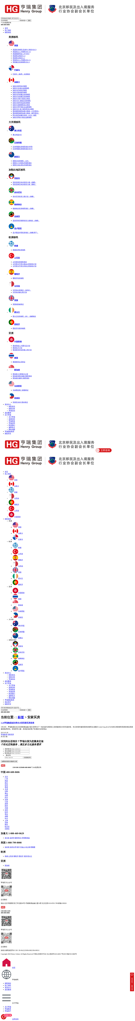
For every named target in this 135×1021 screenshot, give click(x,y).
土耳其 (17, 258)
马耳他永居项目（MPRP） (22, 290)
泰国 (16, 358)
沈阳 (6, 791)
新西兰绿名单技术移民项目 (22, 165)
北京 (6, 776)
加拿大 (17, 82)
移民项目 (8, 32)
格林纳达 (18, 204)
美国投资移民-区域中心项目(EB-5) (24, 49)
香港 (6, 787)
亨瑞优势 (12, 423)
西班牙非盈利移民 (19, 328)
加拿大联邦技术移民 (20, 86)
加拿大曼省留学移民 (20, 92)
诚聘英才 (12, 427)
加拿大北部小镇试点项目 (21, 98)
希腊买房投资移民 (19, 250)
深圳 (6, 810)
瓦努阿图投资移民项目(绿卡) (23, 149)
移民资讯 (12, 406)
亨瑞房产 (8, 1011)
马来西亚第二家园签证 (20, 390)
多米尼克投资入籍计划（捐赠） (24, 196)
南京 (6, 783)
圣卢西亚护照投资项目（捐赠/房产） (25, 232)
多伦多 (7, 838)
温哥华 (12, 838)
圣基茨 (17, 216)
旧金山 (22, 847)
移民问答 (12, 408)
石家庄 (7, 829)
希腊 (16, 246)
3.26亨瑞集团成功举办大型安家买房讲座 (17, 723)
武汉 (6, 797)
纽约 (18, 847)
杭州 (6, 812)
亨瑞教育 (8, 1009)
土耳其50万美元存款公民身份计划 (24, 266)
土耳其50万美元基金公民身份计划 (24, 264)
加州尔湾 (13, 847)
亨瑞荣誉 (12, 421)
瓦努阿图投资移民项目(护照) (23, 147)
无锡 (6, 808)
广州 (6, 779)
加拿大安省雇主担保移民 (21, 96)
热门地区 (8, 30)
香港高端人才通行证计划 (21, 346)
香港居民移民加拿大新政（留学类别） (26, 113)
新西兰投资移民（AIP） (21, 161)
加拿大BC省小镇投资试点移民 (23, 109)
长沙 (6, 818)
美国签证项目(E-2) (19, 56)
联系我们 (12, 425)
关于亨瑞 (8, 415)
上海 (6, 820)
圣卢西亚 (18, 228)
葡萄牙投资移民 (18, 278)
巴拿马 (17, 70)
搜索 (29, 20)
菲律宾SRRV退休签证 (20, 402)
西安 (6, 824)
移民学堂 (8, 433)
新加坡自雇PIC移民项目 (21, 378)
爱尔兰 (17, 312)
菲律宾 (17, 398)
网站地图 (12, 429)
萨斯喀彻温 (26, 838)
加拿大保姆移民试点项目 (21, 105)
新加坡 (17, 370)
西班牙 (17, 324)
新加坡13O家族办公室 (20, 374)
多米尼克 (18, 192)
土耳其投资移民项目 (20, 262)
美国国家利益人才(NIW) (21, 54)
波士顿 (27, 847)
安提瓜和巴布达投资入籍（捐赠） (24, 182)
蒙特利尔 (18, 838)
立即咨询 (15, 1019)
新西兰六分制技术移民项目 (22, 163)
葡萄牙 (17, 274)
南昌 (6, 781)
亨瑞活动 (12, 410)
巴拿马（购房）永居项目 (21, 74)
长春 (6, 799)
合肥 (6, 795)
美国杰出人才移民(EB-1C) (22, 60)
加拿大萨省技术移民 (20, 90)
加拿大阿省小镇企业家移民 (22, 117)
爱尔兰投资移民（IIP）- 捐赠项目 (24, 316)
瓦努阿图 (18, 143)
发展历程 (12, 419)
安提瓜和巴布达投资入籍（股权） (24, 184)
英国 (16, 300)
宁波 (6, 801)
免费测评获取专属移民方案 (9, 761)
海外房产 (8, 702)
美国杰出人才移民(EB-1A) (22, 52)
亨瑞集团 (4, 734)
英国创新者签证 (18, 304)
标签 (21, 717)
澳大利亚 (18, 131)
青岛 (6, 814)
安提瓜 (17, 178)
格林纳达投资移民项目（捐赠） (24, 208)
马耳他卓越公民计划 (20, 292)
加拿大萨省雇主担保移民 (21, 94)
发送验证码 (27, 757)
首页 (6, 28)
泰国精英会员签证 (19, 362)
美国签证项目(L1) (19, 58)
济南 (6, 822)
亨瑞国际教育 (9, 431)
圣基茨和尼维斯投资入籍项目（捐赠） (26, 220)
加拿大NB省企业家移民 (21, 88)
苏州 (6, 785)
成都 (6, 816)
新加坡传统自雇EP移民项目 (22, 376)
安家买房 (11, 734)
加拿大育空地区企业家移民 (22, 107)
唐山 (6, 793)
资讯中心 (8, 404)
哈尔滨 (7, 826)
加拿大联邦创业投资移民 (21, 103)
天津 (6, 789)
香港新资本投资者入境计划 (22, 350)
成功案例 (8, 413)
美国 (16, 45)
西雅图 (32, 847)
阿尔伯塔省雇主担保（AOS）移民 (24, 115)
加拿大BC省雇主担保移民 (22, 101)
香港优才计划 (17, 348)
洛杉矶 (7, 847)
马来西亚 (18, 386)
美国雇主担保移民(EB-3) (21, 62)
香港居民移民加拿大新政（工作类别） (26, 111)
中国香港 (18, 342)
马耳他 (17, 286)
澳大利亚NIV (17, 135)
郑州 (6, 806)
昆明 (6, 804)
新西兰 (17, 157)
